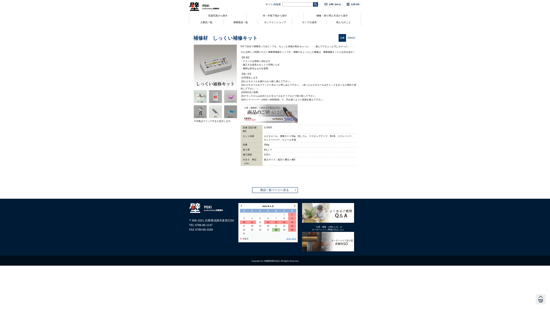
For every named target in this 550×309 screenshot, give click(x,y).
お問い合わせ (335, 4)
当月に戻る (291, 239)
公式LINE (355, 4)
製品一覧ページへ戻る (274, 190)
